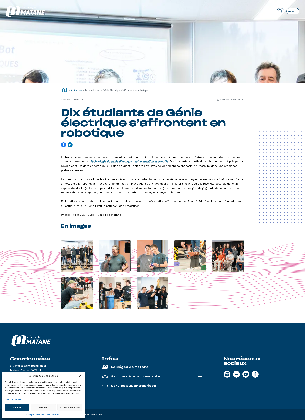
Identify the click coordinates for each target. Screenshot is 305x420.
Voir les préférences (69, 407)
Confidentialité (52, 414)
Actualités (76, 90)
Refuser (43, 407)
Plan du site (97, 414)
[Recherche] (280, 11)
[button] (80, 375)
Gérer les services (14, 399)
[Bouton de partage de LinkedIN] (70, 145)
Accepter (17, 407)
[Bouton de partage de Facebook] (63, 145)
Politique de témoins (35, 414)
